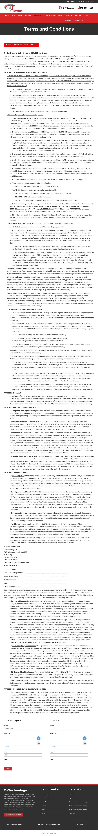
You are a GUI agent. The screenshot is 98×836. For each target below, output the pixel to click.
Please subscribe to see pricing (78, 802)
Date (5, 759)
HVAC (43, 809)
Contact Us (68, 15)
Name (6, 726)
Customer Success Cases (52, 15)
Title (5, 752)
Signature (7, 733)
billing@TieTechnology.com (19, 562)
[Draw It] (38, 738)
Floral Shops (45, 794)
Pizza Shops (45, 798)
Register (78, 15)
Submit (8, 768)
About (43, 813)
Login (86, 15)
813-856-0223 (86, 8)
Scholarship (79, 20)
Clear (7, 747)
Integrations (16, 15)
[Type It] (38, 743)
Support (36, 15)
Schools (44, 802)
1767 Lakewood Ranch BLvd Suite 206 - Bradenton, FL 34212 (52, 59)
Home (7, 15)
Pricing (27, 15)
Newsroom (68, 20)
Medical (44, 806)
